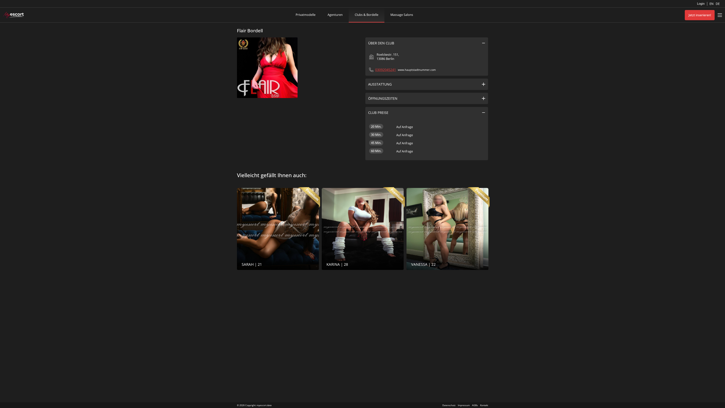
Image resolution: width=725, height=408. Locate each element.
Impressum (464, 405)
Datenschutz (449, 405)
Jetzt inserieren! (700, 15)
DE (718, 4)
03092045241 (385, 69)
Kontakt (484, 405)
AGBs (475, 405)
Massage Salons (401, 15)
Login (701, 3)
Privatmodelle (305, 15)
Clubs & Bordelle (366, 15)
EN (712, 4)
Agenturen (335, 15)
